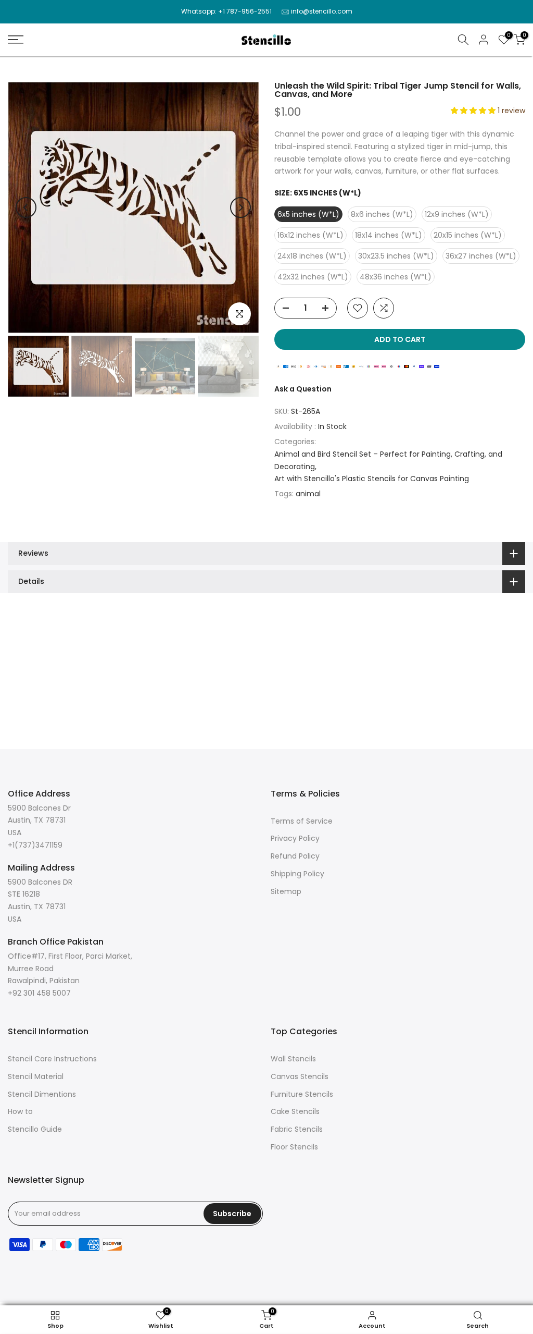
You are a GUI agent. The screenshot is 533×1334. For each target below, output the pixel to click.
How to (20, 1111)
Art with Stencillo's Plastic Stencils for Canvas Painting (371, 478)
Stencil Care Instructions (52, 1059)
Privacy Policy (295, 838)
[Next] (240, 207)
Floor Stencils (294, 1147)
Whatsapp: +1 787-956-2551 (226, 11)
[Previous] (26, 207)
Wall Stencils (293, 1059)
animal (308, 493)
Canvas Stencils (299, 1076)
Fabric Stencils (297, 1129)
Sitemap (286, 891)
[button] (474, 110)
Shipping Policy (297, 873)
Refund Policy (295, 856)
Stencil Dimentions (42, 1094)
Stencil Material (36, 1076)
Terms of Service (302, 821)
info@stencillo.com (321, 11)
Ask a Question (303, 389)
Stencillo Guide (35, 1129)
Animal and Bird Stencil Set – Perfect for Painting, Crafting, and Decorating (388, 460)
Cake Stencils (295, 1111)
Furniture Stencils (302, 1094)
